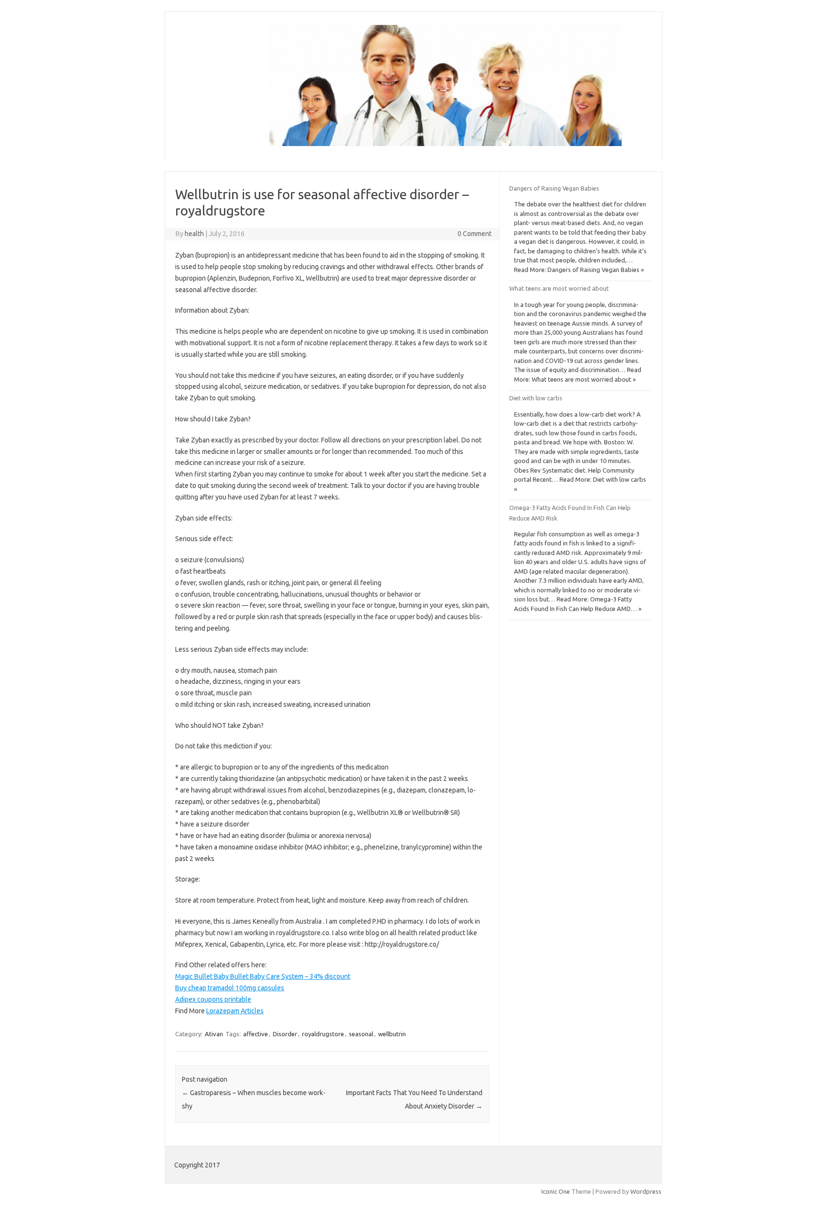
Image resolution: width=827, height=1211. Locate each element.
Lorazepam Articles (235, 1011)
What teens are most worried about (559, 288)
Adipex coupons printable (213, 999)
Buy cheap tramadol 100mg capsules (229, 988)
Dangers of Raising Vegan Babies (554, 188)
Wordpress (645, 1191)
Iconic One (555, 1191)
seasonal (361, 1033)
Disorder (285, 1033)
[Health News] (397, 143)
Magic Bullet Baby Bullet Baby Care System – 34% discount (262, 976)
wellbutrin (392, 1033)
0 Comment (475, 234)
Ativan (214, 1033)
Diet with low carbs (535, 398)
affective (255, 1033)
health (194, 234)
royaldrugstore (323, 1033)
